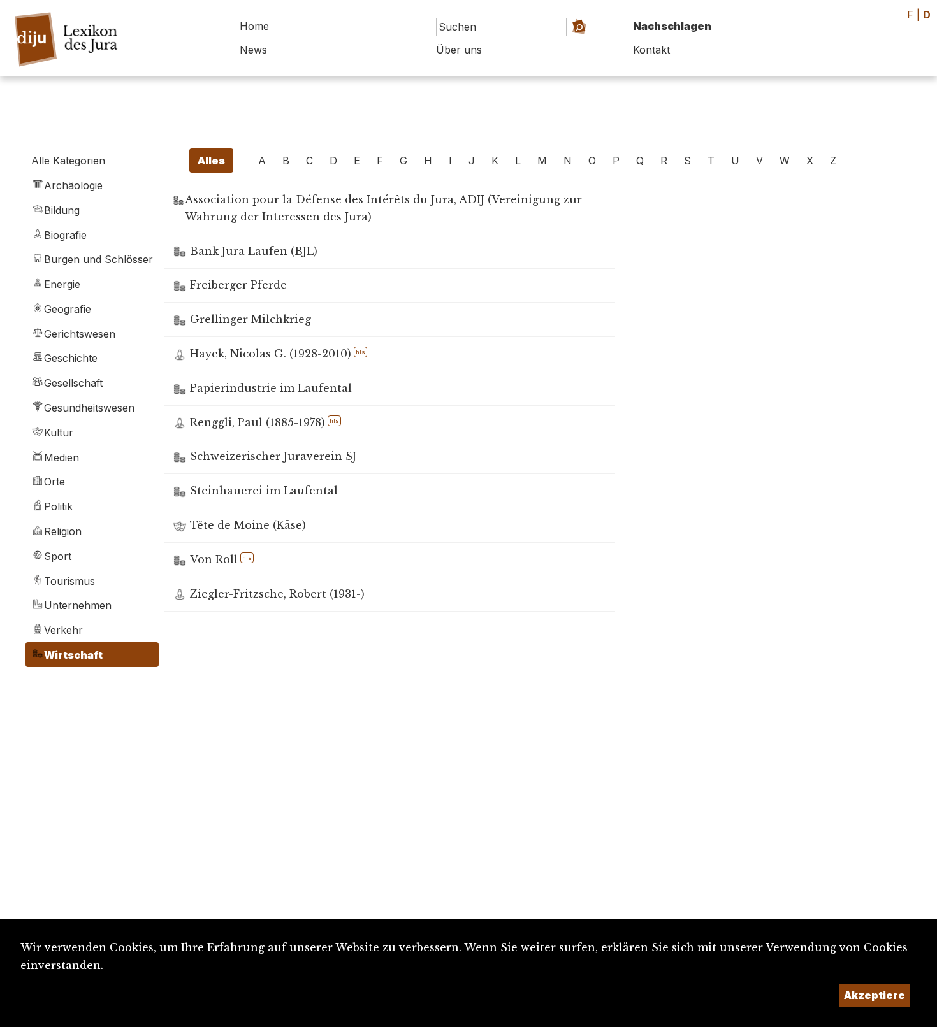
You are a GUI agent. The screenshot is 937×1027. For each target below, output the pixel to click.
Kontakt (651, 49)
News (253, 49)
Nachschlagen (672, 26)
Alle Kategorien (68, 160)
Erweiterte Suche (564, 44)
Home (254, 26)
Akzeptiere (874, 995)
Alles (211, 160)
